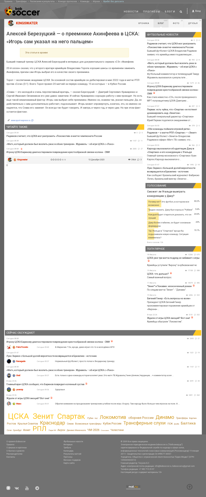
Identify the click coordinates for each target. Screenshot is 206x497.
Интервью (68, 444)
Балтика (188, 423)
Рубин (90, 418)
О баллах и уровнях (15, 451)
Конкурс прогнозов (67, 1)
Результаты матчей (72, 454)
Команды (84, 1)
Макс (18, 403)
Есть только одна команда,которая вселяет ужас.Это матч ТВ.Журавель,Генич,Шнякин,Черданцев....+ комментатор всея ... (114, 375)
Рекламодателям (14, 454)
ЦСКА (18, 416)
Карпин (193, 418)
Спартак (71, 416)
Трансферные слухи (144, 423)
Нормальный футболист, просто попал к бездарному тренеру (84, 361)
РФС (96, 418)
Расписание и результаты (42, 1)
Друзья (194, 22)
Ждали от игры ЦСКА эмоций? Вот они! (168, 318)
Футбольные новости (73, 441)
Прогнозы (151, 11)
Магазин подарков (72, 460)
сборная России (141, 418)
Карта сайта (69, 463)
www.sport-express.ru (20, 120)
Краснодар (52, 423)
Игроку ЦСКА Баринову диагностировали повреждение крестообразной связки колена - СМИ (58, 152)
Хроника (143, 23)
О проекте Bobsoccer (16, 441)
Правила (8, 1)
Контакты (10, 457)
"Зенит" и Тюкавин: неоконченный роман (169, 286)
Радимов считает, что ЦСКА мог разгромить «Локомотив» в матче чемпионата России (54, 136)
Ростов (11, 423)
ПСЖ (170, 423)
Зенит (43, 416)
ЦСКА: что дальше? (158, 274)
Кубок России (112, 423)
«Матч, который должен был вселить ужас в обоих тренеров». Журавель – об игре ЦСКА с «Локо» (60, 144)
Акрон (61, 430)
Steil (18, 375)
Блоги (170, 11)
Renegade (20, 361)
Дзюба (176, 424)
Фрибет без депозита (113, 1)
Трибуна (67, 448)
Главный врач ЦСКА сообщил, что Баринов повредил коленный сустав (45, 384)
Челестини (117, 430)
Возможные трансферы (88, 423)
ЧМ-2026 (93, 430)
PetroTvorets (22, 347)
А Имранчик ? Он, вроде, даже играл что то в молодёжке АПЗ (84, 347)
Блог (163, 22)
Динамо (165, 417)
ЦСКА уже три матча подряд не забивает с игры (173, 258)
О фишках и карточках (16, 448)
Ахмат (26, 430)
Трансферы (21, 1)
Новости (131, 11)
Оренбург (17, 430)
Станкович (105, 430)
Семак (70, 423)
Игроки (96, 1)
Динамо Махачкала (76, 430)
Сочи (9, 430)
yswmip (19, 389)
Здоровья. (60, 389)
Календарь (68, 451)
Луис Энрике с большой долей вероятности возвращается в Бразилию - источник (51, 356)
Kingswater (22, 159)
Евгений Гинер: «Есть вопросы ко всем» (169, 298)
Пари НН (52, 430)
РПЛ (39, 429)
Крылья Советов (28, 423)
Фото (178, 22)
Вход (198, 11)
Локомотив (113, 417)
